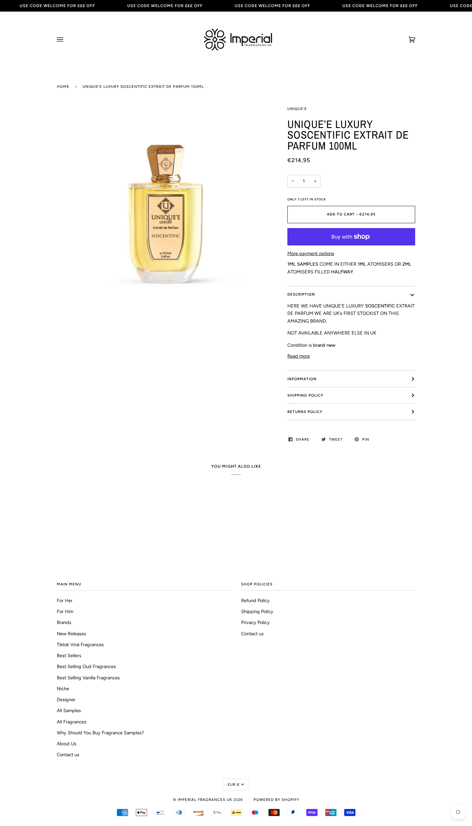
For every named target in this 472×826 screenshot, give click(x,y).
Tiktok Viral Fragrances (80, 644)
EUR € (234, 784)
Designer (66, 699)
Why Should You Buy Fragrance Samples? (100, 733)
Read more (298, 356)
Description (301, 294)
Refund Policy (255, 600)
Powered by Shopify (276, 799)
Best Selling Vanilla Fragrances (88, 678)
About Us (66, 744)
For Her (65, 600)
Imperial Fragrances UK (205, 799)
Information (302, 379)
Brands (64, 622)
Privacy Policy (255, 622)
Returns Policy (304, 411)
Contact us (68, 754)
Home (63, 86)
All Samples (69, 710)
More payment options (310, 253)
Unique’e (297, 108)
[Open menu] (66, 40)
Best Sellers (69, 655)
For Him (65, 611)
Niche (63, 689)
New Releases (71, 634)
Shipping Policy (305, 395)
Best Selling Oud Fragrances (86, 666)
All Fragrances (71, 722)
